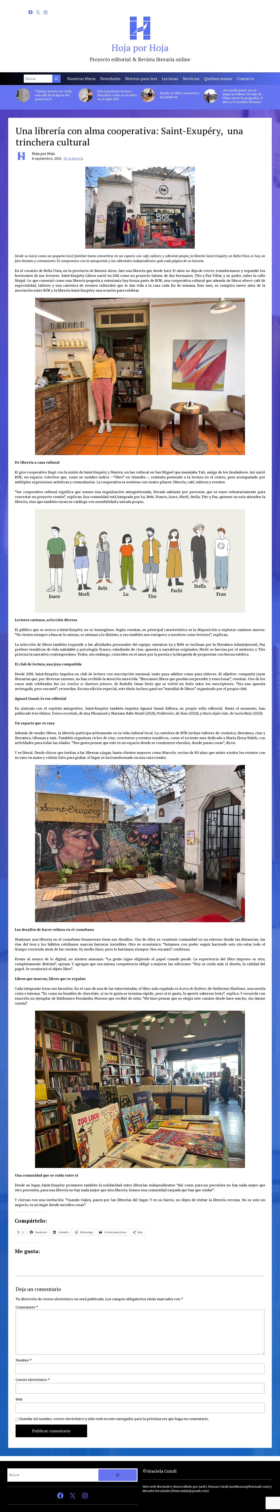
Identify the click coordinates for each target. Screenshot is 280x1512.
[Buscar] (56, 79)
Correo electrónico (33, 1380)
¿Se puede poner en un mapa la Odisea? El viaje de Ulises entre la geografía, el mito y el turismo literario (242, 96)
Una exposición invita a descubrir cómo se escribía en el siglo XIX (117, 95)
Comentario (27, 1307)
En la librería (73, 158)
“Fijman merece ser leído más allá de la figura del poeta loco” (53, 95)
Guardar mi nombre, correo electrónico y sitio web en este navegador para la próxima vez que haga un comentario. (114, 1419)
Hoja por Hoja (140, 47)
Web (19, 1399)
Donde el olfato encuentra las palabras (179, 95)
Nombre (24, 1360)
